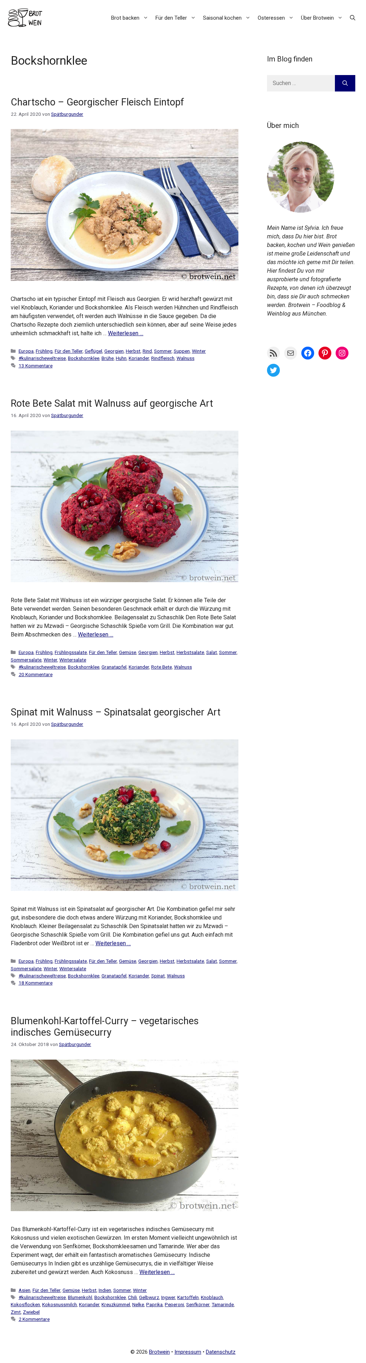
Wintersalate (72, 660)
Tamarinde (223, 1304)
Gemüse (127, 652)
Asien (24, 1290)
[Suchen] (345, 83)
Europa (26, 351)
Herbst (133, 351)
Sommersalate (26, 660)
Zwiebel (31, 1312)
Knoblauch (212, 1297)
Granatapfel (114, 667)
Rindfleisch (162, 358)
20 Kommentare (36, 674)
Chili (132, 1297)
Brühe (108, 358)
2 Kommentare (34, 1319)
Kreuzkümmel (116, 1304)
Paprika (154, 1304)
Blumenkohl (80, 1297)
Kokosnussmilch (59, 1304)
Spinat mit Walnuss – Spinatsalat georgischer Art (116, 712)
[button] (352, 18)
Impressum (187, 1352)
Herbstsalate (190, 652)
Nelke (138, 1304)
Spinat (158, 975)
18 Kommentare (36, 983)
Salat (211, 652)
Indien (105, 1290)
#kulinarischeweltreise (42, 358)
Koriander (139, 358)
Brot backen (125, 18)
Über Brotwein (317, 18)
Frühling (44, 351)
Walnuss (185, 358)
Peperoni (174, 1304)
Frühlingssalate (71, 652)
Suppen (182, 351)
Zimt (16, 1312)
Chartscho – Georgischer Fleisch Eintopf (97, 102)
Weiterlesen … (125, 333)
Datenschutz (221, 1352)
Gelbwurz (149, 1297)
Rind (147, 351)
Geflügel (93, 351)
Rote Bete (161, 667)
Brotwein (159, 1352)
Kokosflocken (25, 1304)
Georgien (114, 351)
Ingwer (168, 1297)
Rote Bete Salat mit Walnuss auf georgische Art (112, 403)
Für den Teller (171, 18)
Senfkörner (197, 1304)
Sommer (163, 351)
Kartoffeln (188, 1297)
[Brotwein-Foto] (300, 210)
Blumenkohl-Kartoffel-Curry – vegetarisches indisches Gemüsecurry (105, 1026)
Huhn (121, 358)
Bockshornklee (83, 358)
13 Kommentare (36, 365)
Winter (199, 351)
